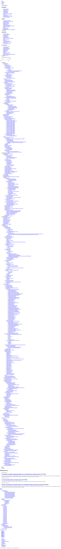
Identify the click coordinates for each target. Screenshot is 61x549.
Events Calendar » (9, 113)
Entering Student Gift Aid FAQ (12, 180)
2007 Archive (5, 520)
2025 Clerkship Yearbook (11, 441)
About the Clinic (9, 228)
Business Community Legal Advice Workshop (14, 294)
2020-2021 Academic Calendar (11, 124)
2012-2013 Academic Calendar (11, 130)
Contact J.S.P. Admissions (10, 165)
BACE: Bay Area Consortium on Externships (13, 405)
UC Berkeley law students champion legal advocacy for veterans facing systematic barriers (21, 474)
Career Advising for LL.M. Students (8, 449)
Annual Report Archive (10, 281)
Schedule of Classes (6, 11)
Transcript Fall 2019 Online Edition (9, 494)
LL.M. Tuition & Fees (9, 196)
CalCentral (4, 40)
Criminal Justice (7, 64)
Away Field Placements (8, 401)
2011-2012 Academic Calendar (11, 131)
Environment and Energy (8, 65)
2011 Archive (5, 517)
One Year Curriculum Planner (9, 116)
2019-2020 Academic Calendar (11, 125)
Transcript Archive (5, 491)
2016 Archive (5, 513)
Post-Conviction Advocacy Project (12, 314)
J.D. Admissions (5, 154)
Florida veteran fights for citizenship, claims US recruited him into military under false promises (22, 484)
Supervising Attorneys (8, 350)
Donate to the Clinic (9, 243)
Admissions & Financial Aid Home (8, 153)
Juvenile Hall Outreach (11, 327)
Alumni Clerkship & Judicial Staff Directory (12, 439)
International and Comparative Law (9, 72)
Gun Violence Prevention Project (12, 306)
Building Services (5, 28)
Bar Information (7, 150)
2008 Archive (5, 519)
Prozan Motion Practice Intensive (11, 382)
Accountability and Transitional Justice (13, 254)
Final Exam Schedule (6, 39)
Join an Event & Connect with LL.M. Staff (10, 97)
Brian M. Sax (8, 282)
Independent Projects (7, 349)
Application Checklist (9, 91)
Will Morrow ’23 (9, 369)
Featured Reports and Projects (12, 253)
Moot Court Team (9, 394)
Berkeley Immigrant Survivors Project (13, 292)
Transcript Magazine (4, 490)
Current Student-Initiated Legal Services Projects (13, 289)
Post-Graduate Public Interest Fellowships (13, 431)
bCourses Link (5, 10)
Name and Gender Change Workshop (13, 310)
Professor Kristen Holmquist (10, 374)
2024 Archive (5, 507)
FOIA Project (8, 353)
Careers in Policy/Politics (10, 437)
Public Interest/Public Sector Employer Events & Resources (16, 428)
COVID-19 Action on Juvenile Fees (13, 265)
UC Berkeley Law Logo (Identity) (7, 13)
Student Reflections (10, 246)
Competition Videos (7, 396)
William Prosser (7, 503)
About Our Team (7, 209)
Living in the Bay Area (8, 167)
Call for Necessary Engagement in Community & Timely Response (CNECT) (15, 344)
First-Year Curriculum (8, 79)
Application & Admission (8, 88)
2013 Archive (5, 515)
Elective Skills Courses (8, 379)
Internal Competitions (8, 381)
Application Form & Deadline (12, 106)
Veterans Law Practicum (6, 413)
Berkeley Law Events (6, 23)
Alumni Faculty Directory (8, 461)
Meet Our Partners (7, 101)
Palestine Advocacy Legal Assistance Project (14, 312)
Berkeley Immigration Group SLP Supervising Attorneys (14, 360)
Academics (3, 62)
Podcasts (3, 498)
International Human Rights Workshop (13, 307)
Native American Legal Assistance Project (13, 311)
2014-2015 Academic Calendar (11, 129)
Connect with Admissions (8, 160)
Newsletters (8, 242)
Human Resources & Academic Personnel (8, 25)
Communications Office (5, 525)
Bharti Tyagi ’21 (9, 367)
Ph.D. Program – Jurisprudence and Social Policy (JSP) (12, 111)
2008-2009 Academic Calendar (11, 133)
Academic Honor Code (10, 139)
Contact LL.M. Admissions (10, 164)
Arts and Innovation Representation (13, 290)
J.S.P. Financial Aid (7, 199)
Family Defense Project (11, 303)
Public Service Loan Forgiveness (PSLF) (13, 191)
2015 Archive (5, 514)
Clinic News (8, 235)
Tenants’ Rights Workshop (11, 318)
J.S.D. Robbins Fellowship (10, 203)
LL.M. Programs (5, 82)
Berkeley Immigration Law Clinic (12, 323)
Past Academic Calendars (8, 119)
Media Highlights (4, 504)
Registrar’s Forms (7, 146)
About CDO (5, 419)
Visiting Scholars (9, 77)
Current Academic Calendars (9, 83)
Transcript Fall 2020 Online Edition (9, 492)
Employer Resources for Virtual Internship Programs (12, 456)
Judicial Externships (7, 399)
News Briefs (5, 522)
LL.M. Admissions (5, 174)
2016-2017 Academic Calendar (11, 127)
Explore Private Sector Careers (11, 424)
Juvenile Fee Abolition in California (13, 266)
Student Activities (9, 74)
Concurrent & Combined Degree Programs (10, 168)
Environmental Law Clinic (8, 237)
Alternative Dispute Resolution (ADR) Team (12, 393)
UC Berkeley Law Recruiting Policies (10, 452)
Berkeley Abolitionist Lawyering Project (13, 322)
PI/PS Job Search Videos (11, 432)
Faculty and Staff (10, 229)
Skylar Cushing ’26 (9, 356)
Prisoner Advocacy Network (12, 330)
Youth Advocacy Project (11, 319)
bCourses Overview (6, 9)
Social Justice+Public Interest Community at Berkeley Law (14, 70)
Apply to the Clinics (7, 227)
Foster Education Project (11, 304)
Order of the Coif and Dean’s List (9, 137)
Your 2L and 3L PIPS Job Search (12, 430)
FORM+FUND (9, 411)
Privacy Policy (3, 545)
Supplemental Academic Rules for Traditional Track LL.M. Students (16, 138)
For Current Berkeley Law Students (9, 172)
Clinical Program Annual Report (9, 280)
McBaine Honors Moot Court (10, 383)
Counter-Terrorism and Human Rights (13, 256)
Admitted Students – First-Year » (9, 170)
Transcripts (6, 144)
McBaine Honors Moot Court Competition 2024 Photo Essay (16, 387)
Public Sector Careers (8, 435)
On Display (3, 499)
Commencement (5, 50)
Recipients (8, 283)
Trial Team (8, 395)
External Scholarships (11, 183)
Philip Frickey (7, 501)
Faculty (8, 73)
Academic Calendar (6, 33)
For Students (3, 30)
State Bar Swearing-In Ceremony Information (13, 151)
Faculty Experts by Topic (6, 218)
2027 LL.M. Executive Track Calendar (12, 135)
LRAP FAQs (10, 194)
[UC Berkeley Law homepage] (3, 529)
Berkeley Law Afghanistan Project (11, 345)
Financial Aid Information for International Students (13, 211)
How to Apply (8, 288)
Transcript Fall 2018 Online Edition (9, 495)
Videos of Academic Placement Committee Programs (12, 462)
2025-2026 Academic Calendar (11, 120)
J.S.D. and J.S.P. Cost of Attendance (11, 202)
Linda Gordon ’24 (9, 352)
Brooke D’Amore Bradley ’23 (11, 362)
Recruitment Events (9, 162)
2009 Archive (5, 518)
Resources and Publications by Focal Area (12, 257)
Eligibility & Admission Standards (11, 90)
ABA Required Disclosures (5, 541)
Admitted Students (7, 94)
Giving (2, 3)
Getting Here (3, 539)
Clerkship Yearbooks (9, 440)
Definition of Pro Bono (10, 285)
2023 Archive (5, 508)
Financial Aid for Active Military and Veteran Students (14, 210)
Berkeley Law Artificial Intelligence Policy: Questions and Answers (17, 141)
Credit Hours (8, 143)
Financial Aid (5, 177)
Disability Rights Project (11, 300)
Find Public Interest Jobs (10, 429)
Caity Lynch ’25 (9, 359)
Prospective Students (9, 76)
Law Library (3, 2)
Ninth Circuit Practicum (6, 414)
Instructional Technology (6, 26)
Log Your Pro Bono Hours (8, 286)
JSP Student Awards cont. (10, 112)
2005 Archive (5, 521)
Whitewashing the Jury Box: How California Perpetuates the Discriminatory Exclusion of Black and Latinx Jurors (23, 234)
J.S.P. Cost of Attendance (10, 200)
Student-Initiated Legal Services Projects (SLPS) (11, 287)
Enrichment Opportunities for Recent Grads (10, 458)
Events (2, 1)
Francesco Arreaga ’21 (10, 370)
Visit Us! (8, 98)
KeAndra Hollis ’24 (9, 365)
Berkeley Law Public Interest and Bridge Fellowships (15, 434)
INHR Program (9, 403)
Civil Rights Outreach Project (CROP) (13, 324)
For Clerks (8, 445)
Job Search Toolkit (5, 420)
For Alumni (4, 457)
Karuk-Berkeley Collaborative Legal (13, 328)
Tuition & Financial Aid (8, 93)
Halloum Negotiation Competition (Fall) (12, 388)
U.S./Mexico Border (11, 339)
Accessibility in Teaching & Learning (8, 21)
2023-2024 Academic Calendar (11, 122)
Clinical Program (5, 226)
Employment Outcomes (6, 463)
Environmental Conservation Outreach (13, 302)
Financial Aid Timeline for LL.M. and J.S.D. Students (14, 197)
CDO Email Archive (7, 448)
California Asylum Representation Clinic (13, 295)
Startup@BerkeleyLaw (6, 408)
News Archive (3, 505)
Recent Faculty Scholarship (6, 220)
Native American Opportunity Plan (12, 186)
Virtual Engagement (9, 161)
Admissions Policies (9, 92)
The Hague (8, 402)
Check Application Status (11, 109)
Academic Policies (5, 47)
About (7, 270)
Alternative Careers (7, 447)
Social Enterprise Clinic (8, 276)
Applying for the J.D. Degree (9, 155)
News (1, 488)
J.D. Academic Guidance (8, 147)
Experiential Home (5, 225)
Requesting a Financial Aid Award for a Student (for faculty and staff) (14, 208)
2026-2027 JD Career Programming (9, 422)
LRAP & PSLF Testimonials (12, 193)
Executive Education (7, 459)
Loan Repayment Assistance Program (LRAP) (13, 187)
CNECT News (9, 348)
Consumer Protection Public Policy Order (13, 298)
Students (8, 268)
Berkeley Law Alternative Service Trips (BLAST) (11, 333)
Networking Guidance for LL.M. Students (10, 450)
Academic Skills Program (6, 48)
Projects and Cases (9, 232)
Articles (3, 467)
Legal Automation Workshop (12, 329)
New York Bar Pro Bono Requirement (10, 376)
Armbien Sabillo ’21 (9, 371)
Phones (4, 27)
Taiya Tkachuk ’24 (9, 363)
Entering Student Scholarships (12, 179)
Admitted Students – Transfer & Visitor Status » (11, 171)
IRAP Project (8, 354)
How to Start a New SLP (10, 320)
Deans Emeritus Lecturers (6, 219)
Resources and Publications (10, 264)
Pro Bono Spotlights (7, 351)
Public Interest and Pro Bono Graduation (13, 71)
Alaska (9, 335)
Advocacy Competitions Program (7, 380)
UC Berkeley (3, 546)
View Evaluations (5, 12)
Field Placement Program (6, 397)
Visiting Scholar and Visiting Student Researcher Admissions (11, 176)
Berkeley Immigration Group (12, 291)
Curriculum (8, 68)
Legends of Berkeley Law (6, 500)
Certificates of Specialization (8, 87)
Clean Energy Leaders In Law (12, 296)
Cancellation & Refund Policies (11, 96)
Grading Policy (7, 453)
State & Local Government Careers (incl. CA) (13, 436)
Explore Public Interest (10, 427)
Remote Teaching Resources (7, 20)
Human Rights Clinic (8, 249)
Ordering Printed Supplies (8, 527)
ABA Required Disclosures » (9, 173)
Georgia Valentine (10, 262)
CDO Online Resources (8, 460)
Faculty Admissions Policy (8, 169)
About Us (8, 261)
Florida (9, 337)
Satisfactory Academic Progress (11, 213)
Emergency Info (5, 15)
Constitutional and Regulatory (9, 75)
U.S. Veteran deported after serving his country (12, 479)
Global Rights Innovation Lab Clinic (10, 244)
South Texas (10, 343)
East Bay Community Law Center (9, 236)
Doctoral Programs (5, 103)
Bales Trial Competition (10, 391)
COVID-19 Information (6, 41)
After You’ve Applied (9, 156)
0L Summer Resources (8, 421)
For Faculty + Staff (4, 5)
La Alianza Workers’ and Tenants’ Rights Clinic (14, 309)
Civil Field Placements (8, 400)
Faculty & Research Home (6, 217)
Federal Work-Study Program (9, 215)
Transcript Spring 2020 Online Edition (10, 493)
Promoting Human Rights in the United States (14, 255)
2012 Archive (5, 516)
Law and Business (7, 66)
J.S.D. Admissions (5, 175)
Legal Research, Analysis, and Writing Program (11, 378)
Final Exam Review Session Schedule (8, 38)
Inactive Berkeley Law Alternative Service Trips (13, 340)
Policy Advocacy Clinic (8, 260)
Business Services (5, 24)
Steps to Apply (8, 89)
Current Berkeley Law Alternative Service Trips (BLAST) (14, 334)
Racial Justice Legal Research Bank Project (14, 347)
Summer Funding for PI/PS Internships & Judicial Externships (16, 433)
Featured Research (5, 223)
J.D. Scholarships (9, 181)
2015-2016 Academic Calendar (11, 128)
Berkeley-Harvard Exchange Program (10, 81)
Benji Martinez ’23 (9, 368)
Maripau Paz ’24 (9, 366)
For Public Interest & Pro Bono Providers (10, 377)
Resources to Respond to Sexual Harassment (9, 29)
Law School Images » (4, 528)
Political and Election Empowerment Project (14, 313)
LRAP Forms (10, 190)
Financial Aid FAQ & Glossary (9, 205)
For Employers (5, 451)
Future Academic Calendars (8, 134)
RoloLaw (4, 14)
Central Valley (10, 336)
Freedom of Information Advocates (12, 305)
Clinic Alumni (10, 272)
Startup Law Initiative (11, 316)
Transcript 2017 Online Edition (9, 497)
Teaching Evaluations (6, 37)
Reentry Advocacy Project (11, 331)
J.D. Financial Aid (5, 35)
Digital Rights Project (11, 299)
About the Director (7, 415)
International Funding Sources (11, 198)
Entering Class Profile (8, 159)
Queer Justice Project (11, 315)
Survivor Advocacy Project (11, 317)
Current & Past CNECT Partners (11, 346)
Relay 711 (3, 544)
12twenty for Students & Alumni (7, 465)
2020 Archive (5, 510)
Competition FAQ (10, 389)
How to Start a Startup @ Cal (10, 410)
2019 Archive (5, 511)
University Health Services (6, 53)
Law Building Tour (9, 163)
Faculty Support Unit (6, 22)
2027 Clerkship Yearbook (11, 443)
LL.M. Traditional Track (8, 85)
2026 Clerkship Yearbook (11, 442)
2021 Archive (5, 509)
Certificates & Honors (6, 114)
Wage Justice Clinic (10, 332)
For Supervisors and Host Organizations (10, 404)
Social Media (3, 524)
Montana (9, 341)
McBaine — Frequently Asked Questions (13, 384)
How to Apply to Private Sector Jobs (11, 425)
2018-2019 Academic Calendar (11, 126)
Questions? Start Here (8, 102)
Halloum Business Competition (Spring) (12, 390)
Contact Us (8, 99)
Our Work (8, 247)
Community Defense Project (12, 326)
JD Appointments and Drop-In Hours (10, 423)
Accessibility (3, 543)
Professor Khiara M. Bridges (10, 373)
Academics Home (5, 63)
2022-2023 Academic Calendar (11, 123)
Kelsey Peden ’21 (9, 372)
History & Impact (7, 417)
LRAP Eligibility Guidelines (12, 188)
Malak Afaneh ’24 (9, 364)
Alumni (8, 239)
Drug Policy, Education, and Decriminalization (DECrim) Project (15, 358)
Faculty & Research (4, 216)
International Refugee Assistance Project (13, 308)
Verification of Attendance (8, 145)
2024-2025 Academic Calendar (11, 121)
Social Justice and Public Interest (9, 67)
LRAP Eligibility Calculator (12, 189)
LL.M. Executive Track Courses (11, 84)
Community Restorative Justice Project (13, 325)
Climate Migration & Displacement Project (13, 297)
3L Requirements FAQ (10, 148)
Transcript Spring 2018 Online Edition (10, 496)
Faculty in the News (6, 222)
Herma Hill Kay (7, 502)
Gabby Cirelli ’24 (9, 361)
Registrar (4, 52)
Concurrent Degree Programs (9, 80)
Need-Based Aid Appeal (11, 182)
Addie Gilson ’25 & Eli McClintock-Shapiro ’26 (13, 357)
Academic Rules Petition (10, 140)
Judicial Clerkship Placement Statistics (10, 464)
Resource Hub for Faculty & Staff (7, 16)
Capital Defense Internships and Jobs (13, 231)
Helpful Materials (10, 385)
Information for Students (10, 240)
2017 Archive (5, 512)
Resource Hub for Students (6, 43)
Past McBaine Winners (11, 386)
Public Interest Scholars (11, 184)
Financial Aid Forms (7, 206)
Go (10, 58)
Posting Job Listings (7, 454)
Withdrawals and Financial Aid (11, 214)
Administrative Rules (7, 406)
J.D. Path (9, 69)
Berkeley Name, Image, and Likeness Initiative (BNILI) (15, 293)
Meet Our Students (7, 100)
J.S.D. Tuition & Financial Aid (9, 201)
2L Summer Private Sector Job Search (13, 426)
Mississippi (9, 342)
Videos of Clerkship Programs (11, 444)
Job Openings (3, 540)
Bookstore (4, 51)
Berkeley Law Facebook (6, 34)
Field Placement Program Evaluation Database (11, 407)
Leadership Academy (11, 185)
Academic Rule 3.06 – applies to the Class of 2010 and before (15, 142)
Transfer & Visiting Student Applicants (12, 157)
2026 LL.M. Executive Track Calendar (10, 118)
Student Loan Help (10, 192)
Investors (6, 412)
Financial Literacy (7, 207)
